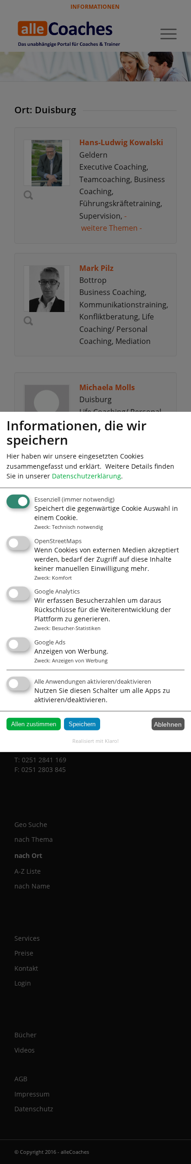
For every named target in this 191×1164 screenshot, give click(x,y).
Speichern (82, 724)
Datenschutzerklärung (86, 476)
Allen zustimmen (33, 724)
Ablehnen (168, 724)
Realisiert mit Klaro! (95, 740)
